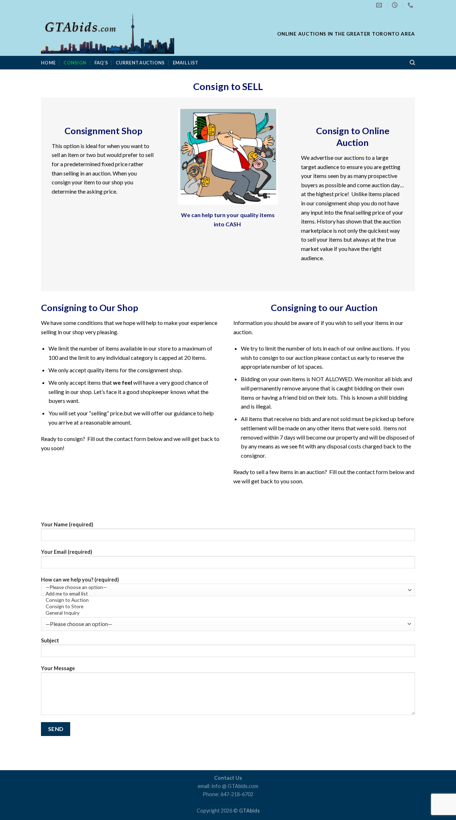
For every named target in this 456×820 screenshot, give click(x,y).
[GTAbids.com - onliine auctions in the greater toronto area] (141, 33)
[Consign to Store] (226, 606)
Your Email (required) (66, 552)
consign (74, 62)
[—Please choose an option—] (226, 587)
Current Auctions (140, 62)
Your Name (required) (67, 524)
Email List (185, 62)
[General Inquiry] (226, 613)
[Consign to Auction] (226, 600)
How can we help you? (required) (80, 580)
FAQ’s (101, 62)
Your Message (58, 668)
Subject (50, 640)
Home (48, 62)
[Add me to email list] (226, 593)
